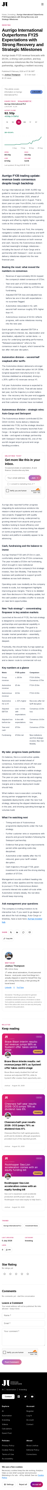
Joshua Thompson (12, 75)
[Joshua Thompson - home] (4, 4)
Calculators (7, 1429)
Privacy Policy (8, 1445)
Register (30, 1411)
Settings (10, 1484)
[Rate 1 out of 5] (4, 1274)
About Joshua (32, 1445)
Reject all (23, 1484)
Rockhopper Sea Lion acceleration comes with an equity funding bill (20, 1186)
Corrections (31, 1454)
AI (3, 1411)
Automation (7, 1415)
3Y (36, 122)
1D (7, 122)
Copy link (9, 938)
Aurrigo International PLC (12, 1226)
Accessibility (7, 1458)
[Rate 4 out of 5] (22, 1274)
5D (13, 122)
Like (9, 1249)
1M (19, 122)
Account (30, 1420)
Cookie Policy (8, 1450)
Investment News (31, 1226)
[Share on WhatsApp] (23, 932)
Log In (29, 1415)
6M (24, 122)
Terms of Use (8, 1454)
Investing (11, 14)
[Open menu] (42, 4)
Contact (8, 1397)
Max (7, 128)
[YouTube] (32, 1396)
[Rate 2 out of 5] (10, 1274)
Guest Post (7, 1433)
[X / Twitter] (25, 1396)
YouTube (20, 987)
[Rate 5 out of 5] (27, 1274)
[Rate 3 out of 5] (16, 1274)
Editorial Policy (32, 1450)
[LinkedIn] (18, 1396)
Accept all (36, 1484)
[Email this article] (29, 932)
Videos (5, 1424)
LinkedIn (8, 987)
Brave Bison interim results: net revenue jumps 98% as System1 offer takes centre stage (22, 1064)
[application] (23, 142)
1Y (30, 122)
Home (4, 14)
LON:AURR (36, 92)
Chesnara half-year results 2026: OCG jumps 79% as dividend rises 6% (19, 1125)
